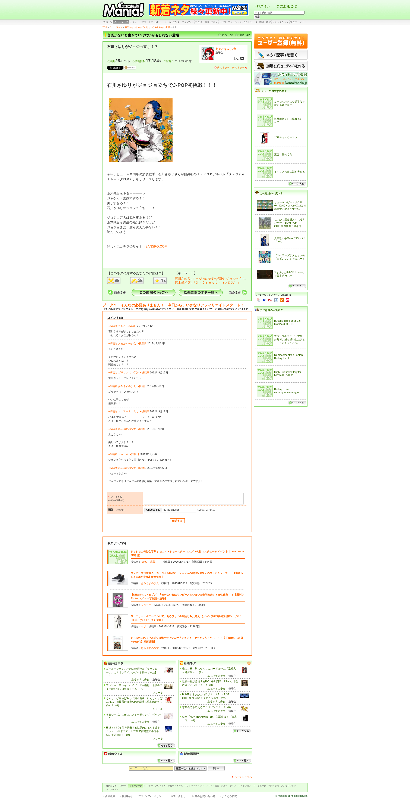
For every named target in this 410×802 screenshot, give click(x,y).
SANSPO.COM (156, 246)
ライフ (222, 22)
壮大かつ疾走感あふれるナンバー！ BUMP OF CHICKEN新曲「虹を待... (289, 223)
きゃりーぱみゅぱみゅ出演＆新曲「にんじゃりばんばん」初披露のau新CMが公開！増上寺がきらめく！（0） (134, 702)
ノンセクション (280, 22)
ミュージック (121, 22)
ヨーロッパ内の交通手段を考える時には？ (289, 103)
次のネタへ (238, 67)
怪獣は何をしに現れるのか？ (288, 120)
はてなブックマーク (264, 300)
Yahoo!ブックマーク (258, 300)
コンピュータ (250, 22)
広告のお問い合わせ (203, 796)
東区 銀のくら (283, 154)
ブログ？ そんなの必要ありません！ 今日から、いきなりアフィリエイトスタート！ (173, 305)
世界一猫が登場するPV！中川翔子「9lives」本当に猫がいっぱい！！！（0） (210, 683)
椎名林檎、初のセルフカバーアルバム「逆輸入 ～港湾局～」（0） (209, 670)
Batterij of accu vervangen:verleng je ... (287, 391)
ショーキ (123, 454)
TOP (104, 27)
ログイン (263, 6)
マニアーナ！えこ (128, 411)
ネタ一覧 (227, 35)
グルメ (214, 22)
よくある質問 (229, 796)
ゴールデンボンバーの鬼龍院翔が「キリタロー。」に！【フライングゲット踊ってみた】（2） (131, 672)
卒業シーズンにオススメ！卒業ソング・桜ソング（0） (134, 716)
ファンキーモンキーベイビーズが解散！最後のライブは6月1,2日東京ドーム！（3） (134, 687)
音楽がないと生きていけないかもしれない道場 (147, 27)
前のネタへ (223, 67)
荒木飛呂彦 (183, 282)
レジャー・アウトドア (141, 22)
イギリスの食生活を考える (289, 171)
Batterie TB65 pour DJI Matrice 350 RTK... (287, 322)
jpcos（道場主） (150, 561)
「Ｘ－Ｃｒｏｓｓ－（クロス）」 (216, 282)
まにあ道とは (286, 6)
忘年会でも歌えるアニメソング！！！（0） (207, 707)
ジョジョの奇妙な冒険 (208, 278)
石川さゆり (183, 278)
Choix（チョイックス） (282, 300)
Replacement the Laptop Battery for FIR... (288, 357)
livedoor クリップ (276, 300)
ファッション (235, 22)
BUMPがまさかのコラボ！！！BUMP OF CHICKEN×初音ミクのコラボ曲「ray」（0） (208, 696)
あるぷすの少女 (225, 48)
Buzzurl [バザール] (270, 300)
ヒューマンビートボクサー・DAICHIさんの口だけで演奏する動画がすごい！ (290, 206)
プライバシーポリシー (151, 796)
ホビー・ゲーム (163, 22)
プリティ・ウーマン (285, 137)
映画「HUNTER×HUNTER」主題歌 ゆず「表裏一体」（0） (209, 718)
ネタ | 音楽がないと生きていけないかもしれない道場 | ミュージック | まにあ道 (123, 9)
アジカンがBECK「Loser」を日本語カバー (290, 274)
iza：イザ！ (287, 300)
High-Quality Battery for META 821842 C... (287, 374)
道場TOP (244, 35)
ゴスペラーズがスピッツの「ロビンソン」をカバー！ (289, 257)
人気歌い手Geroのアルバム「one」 (290, 240)
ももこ (122, 325)
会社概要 (110, 796)
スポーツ (108, 22)
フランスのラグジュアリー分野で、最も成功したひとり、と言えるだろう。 (289, 339)
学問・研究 (265, 22)
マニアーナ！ (297, 22)
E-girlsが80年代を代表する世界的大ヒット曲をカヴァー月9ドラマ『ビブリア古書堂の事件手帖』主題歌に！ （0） (133, 731)
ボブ (143, 626)
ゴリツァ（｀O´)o (128, 372)
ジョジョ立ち (235, 278)
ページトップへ (243, 776)
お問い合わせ (178, 796)
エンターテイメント (183, 22)
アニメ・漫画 (202, 22)
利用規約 (127, 796)
